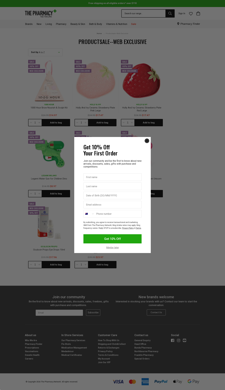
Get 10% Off (112, 239)
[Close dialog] (147, 141)
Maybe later (112, 247)
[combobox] (89, 213)
